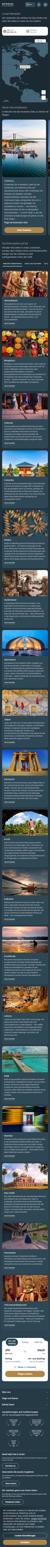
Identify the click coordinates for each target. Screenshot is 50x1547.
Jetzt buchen (24, 230)
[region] (25, 1527)
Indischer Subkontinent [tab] (12, 263)
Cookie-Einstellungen (25, 1535)
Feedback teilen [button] (12, 1502)
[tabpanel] (25, 827)
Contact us (10, 1465)
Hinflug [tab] (25, 1342)
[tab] (13, 1351)
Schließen (25, 1542)
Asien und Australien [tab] (33, 263)
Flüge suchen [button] (25, 1373)
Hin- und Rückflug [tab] (12, 1342)
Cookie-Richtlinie (38, 1518)
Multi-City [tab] (38, 1342)
